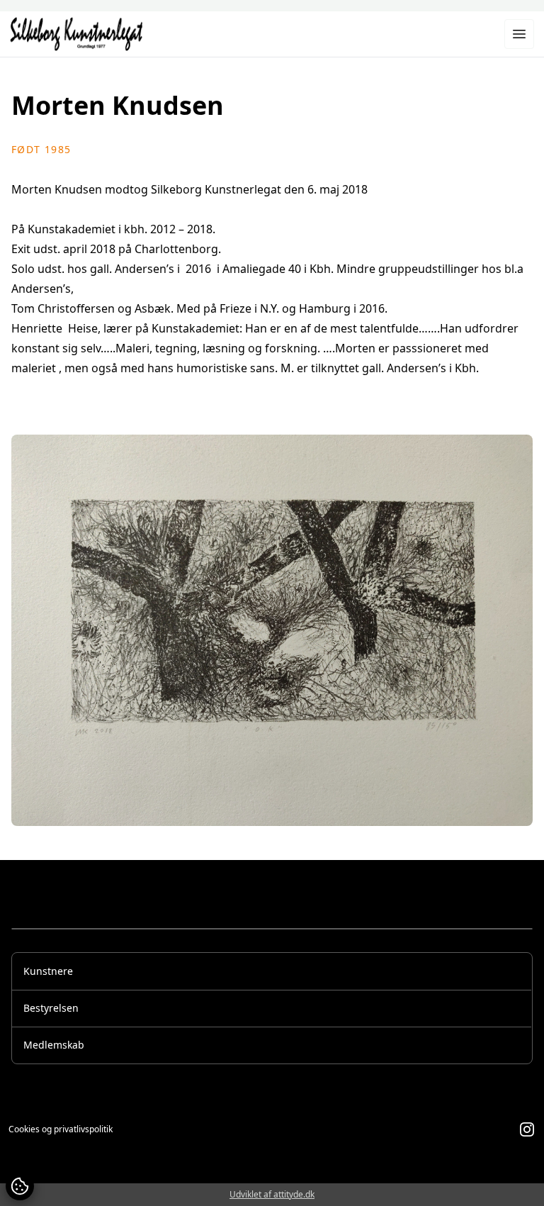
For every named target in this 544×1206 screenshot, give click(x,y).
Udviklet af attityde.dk (272, 1194)
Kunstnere (48, 971)
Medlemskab (53, 1044)
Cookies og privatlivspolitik (60, 1129)
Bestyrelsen (51, 1008)
